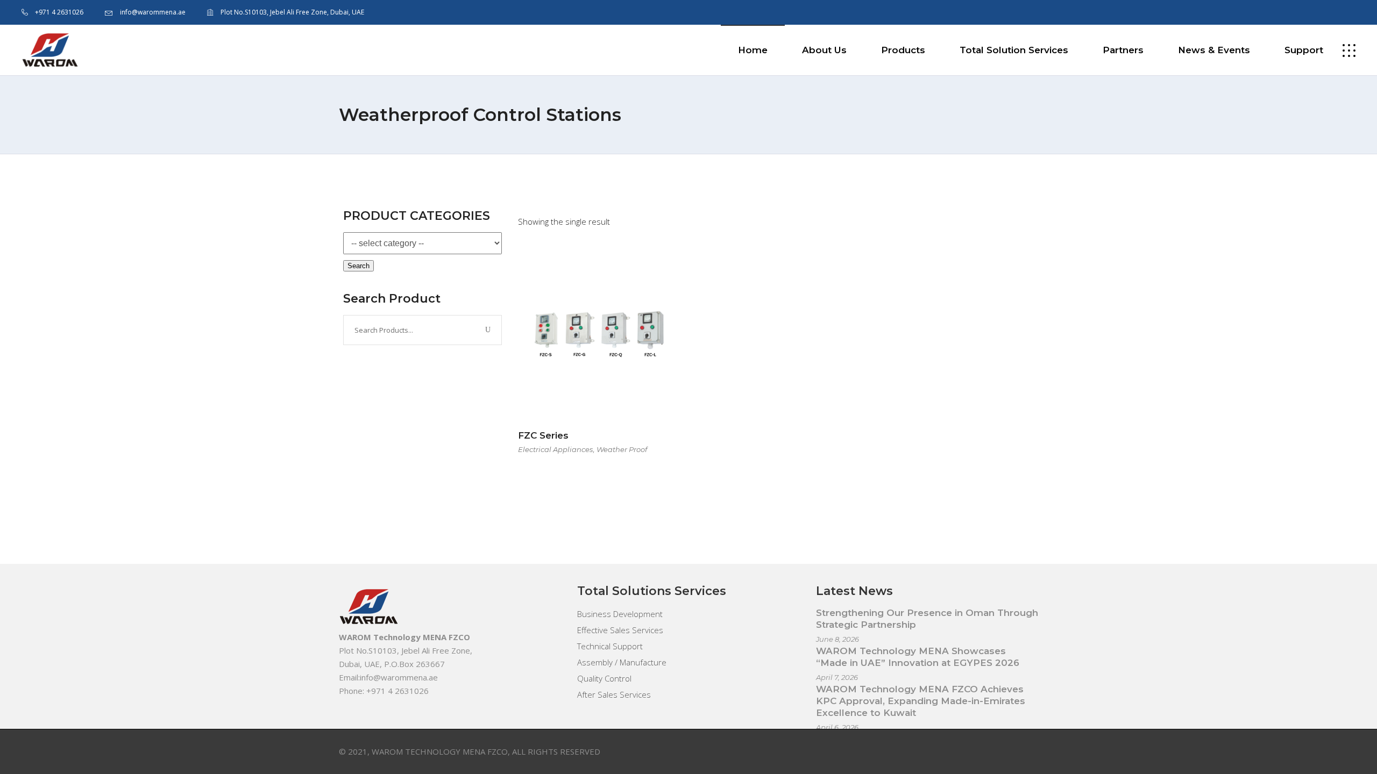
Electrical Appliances (555, 449)
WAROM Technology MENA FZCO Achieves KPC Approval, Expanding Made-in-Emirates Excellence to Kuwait (920, 701)
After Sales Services (614, 694)
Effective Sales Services (620, 630)
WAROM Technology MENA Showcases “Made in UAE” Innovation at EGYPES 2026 (917, 657)
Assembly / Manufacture (621, 662)
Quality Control (604, 678)
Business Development (620, 613)
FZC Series (543, 435)
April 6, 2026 (837, 727)
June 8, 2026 (837, 639)
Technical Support (610, 646)
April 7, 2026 (837, 677)
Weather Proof (622, 449)
